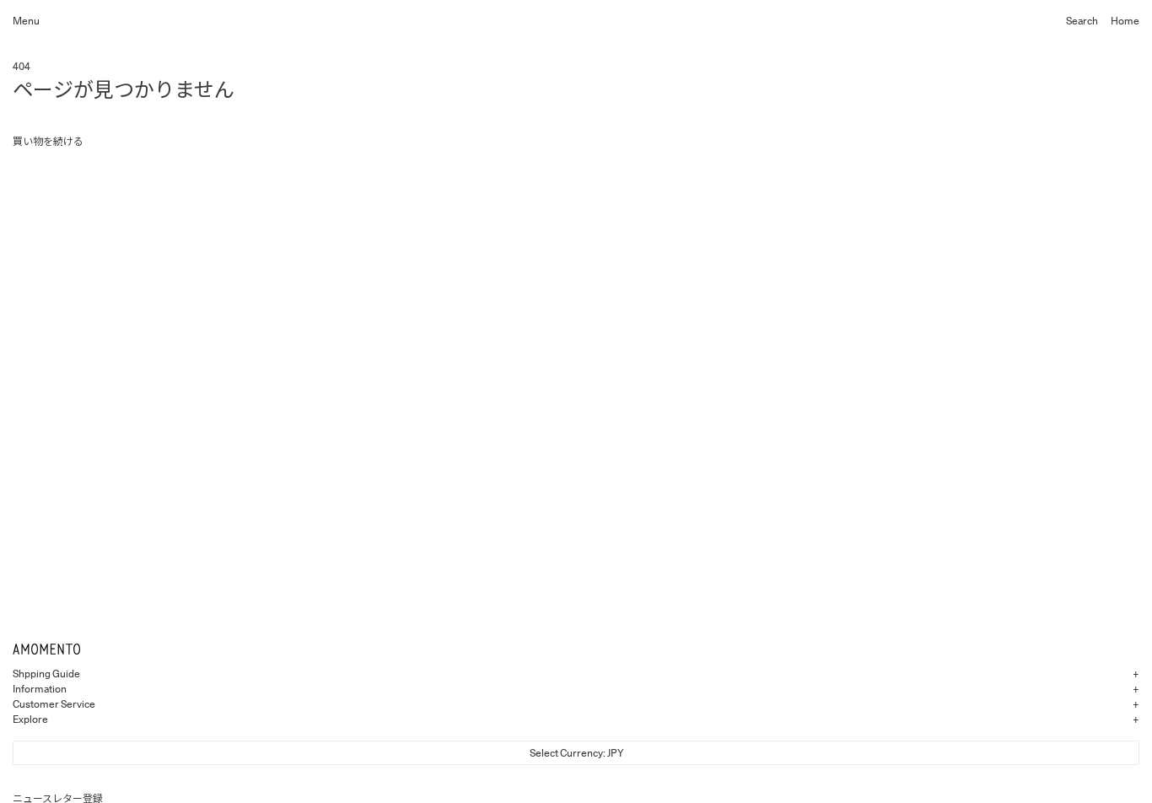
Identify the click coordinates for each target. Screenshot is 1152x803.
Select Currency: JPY (576, 752)
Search (1082, 20)
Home (1125, 20)
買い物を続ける (48, 141)
